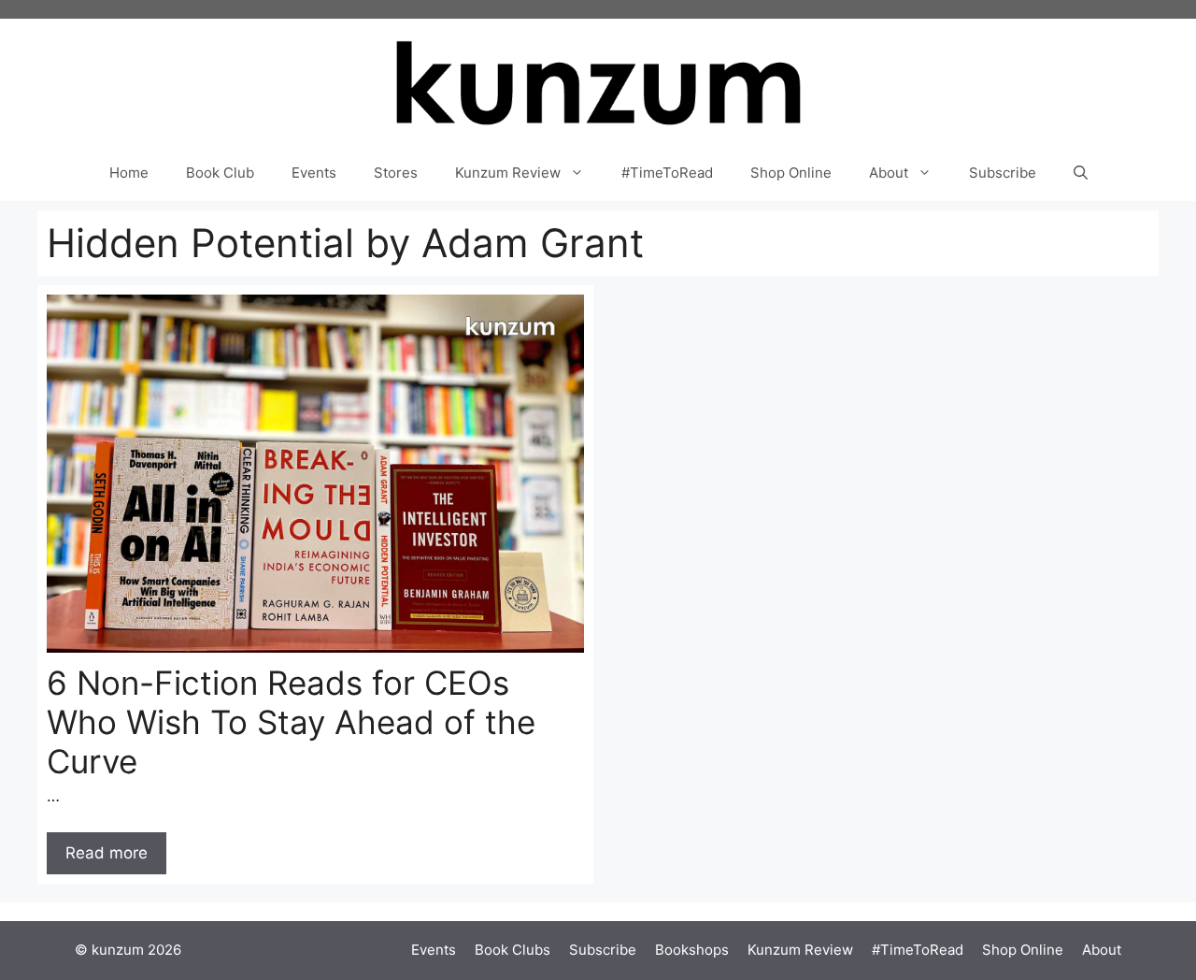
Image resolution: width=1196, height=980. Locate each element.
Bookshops (692, 949)
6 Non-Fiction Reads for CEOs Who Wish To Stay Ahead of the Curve (291, 722)
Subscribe (1002, 172)
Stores (396, 172)
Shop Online (791, 172)
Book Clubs (512, 949)
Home (129, 172)
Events (314, 172)
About (888, 172)
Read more (106, 852)
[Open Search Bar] (1080, 173)
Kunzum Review (508, 172)
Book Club (220, 172)
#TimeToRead (667, 172)
